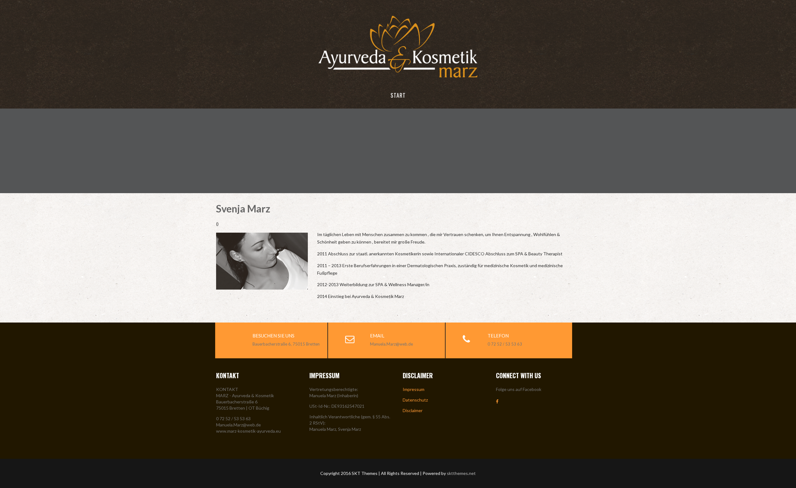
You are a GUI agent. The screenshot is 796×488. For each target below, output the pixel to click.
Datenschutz (415, 399)
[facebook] (497, 401)
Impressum (413, 389)
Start (398, 95)
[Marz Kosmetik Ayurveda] (397, 79)
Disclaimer (413, 410)
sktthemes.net (461, 473)
